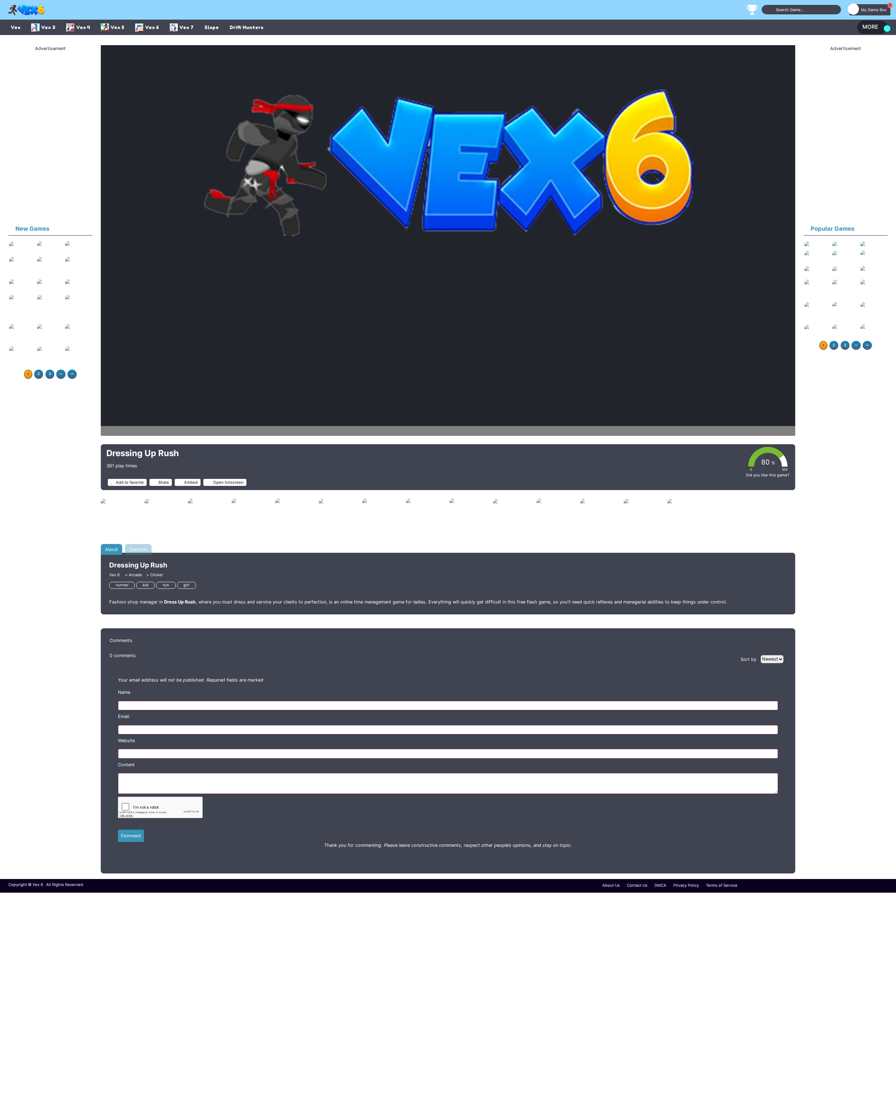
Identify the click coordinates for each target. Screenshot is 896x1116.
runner (122, 585)
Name (126, 692)
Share (163, 482)
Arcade (135, 574)
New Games (32, 228)
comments (123, 655)
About (111, 549)
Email (125, 716)
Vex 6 (115, 574)
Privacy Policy (686, 885)
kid (145, 585)
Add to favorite (129, 482)
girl (186, 585)
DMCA (660, 885)
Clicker (156, 574)
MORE (870, 26)
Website (126, 740)
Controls (138, 549)
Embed (190, 482)
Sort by (749, 659)
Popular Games (832, 228)
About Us (611, 885)
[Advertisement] (50, 136)
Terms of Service (721, 885)
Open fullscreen (228, 482)
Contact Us (637, 885)
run (166, 585)
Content (128, 764)
